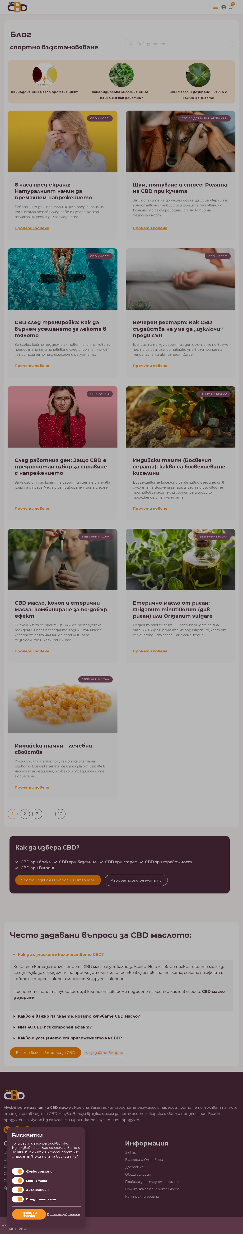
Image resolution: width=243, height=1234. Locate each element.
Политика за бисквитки (54, 1156)
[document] (121, 617)
